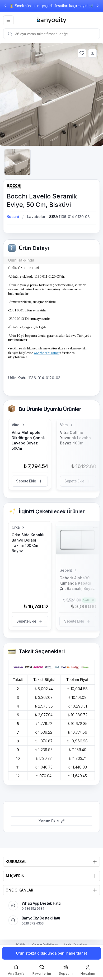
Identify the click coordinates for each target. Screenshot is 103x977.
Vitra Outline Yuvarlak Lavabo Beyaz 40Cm (75, 437)
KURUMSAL (16, 861)
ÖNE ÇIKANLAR (19, 890)
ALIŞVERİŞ (15, 876)
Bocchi (13, 216)
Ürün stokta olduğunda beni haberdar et (51, 953)
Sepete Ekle (26, 481)
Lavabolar (36, 216)
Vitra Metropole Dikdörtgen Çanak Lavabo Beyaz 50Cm (28, 440)
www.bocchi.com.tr (46, 353)
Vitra (16, 425)
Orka (16, 527)
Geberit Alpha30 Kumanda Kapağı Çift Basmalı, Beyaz (77, 583)
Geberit (65, 570)
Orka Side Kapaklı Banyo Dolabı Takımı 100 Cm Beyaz (28, 543)
